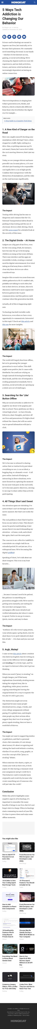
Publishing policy (17, 1015)
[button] (4, 37)
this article (25, 321)
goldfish (11, 552)
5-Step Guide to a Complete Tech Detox (18, 121)
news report (13, 230)
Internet (15, 27)
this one (5, 324)
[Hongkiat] (18, 2)
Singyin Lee (7, 27)
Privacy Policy (26, 1015)
